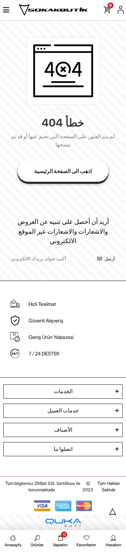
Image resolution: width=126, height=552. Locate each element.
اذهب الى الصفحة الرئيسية (63, 171)
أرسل (109, 258)
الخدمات (63, 391)
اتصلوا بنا (63, 449)
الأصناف (63, 430)
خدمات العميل (63, 410)
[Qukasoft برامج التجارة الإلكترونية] (63, 523)
